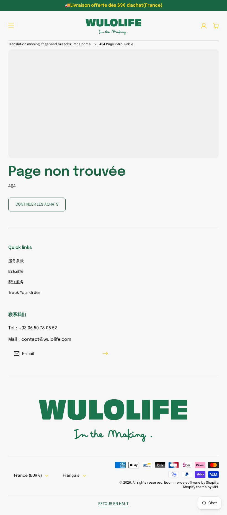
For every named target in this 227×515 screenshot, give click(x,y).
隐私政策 (16, 272)
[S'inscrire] (107, 353)
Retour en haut (113, 504)
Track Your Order (24, 293)
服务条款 (16, 261)
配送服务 (16, 282)
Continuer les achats (37, 204)
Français (71, 476)
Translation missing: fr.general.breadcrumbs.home (49, 44)
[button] (11, 26)
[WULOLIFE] (113, 25)
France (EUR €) (28, 476)
